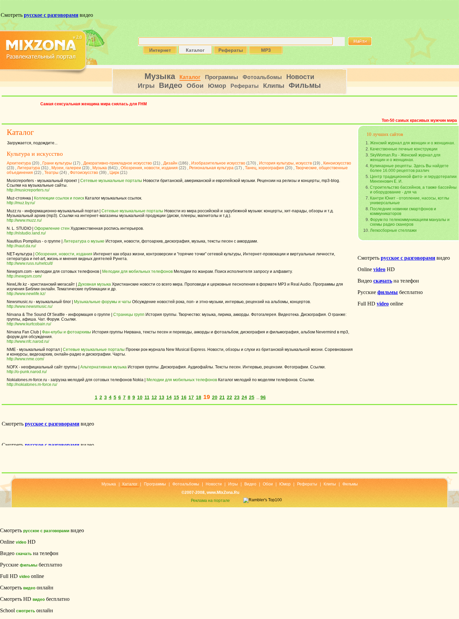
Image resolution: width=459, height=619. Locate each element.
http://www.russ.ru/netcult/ (30, 263)
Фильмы (305, 85)
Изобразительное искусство (218, 163)
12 (154, 397)
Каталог (190, 77)
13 (161, 397)
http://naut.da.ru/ (21, 246)
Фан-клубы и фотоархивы (66, 332)
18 (198, 397)
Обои (195, 85)
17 (191, 397)
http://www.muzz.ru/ (24, 220)
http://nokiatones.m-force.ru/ (32, 384)
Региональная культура (211, 168)
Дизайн (170, 163)
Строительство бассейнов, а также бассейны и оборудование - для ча (413, 189)
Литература (28, 168)
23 (237, 397)
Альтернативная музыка (103, 367)
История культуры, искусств (285, 163)
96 (263, 397)
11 (147, 397)
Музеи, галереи (66, 168)
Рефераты (245, 86)
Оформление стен (52, 228)
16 (183, 397)
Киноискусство (337, 163)
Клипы (273, 85)
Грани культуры (57, 163)
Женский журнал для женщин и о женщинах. (412, 143)
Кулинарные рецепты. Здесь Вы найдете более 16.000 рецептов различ (409, 168)
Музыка (159, 76)
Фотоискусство (84, 172)
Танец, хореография (264, 168)
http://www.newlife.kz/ (26, 293)
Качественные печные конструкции (403, 149)
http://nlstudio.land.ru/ (26, 233)
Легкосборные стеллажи (393, 230)
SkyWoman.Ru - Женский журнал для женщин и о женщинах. (405, 157)
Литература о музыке (84, 241)
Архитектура (19, 163)
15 (176, 397)
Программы (221, 77)
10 (139, 397)
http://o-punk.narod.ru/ (27, 371)
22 (229, 397)
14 (169, 397)
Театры (51, 172)
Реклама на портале (210, 500)
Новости (300, 76)
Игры (146, 85)
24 (244, 397)
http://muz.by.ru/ (21, 203)
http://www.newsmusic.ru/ (29, 306)
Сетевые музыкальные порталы (111, 180)
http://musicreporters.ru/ (28, 190)
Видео (170, 85)
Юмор (217, 85)
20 (214, 397)
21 (222, 397)
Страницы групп (128, 314)
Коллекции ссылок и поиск (59, 198)
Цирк (114, 172)
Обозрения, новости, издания (149, 168)
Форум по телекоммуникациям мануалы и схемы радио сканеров (410, 222)
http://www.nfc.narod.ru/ (28, 341)
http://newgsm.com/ (24, 276)
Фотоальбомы (262, 77)
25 (251, 397)
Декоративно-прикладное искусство (117, 163)
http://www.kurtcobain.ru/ (29, 324)
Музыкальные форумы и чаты (102, 301)
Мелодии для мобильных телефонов (137, 271)
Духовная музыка (94, 284)
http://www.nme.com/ (25, 359)
